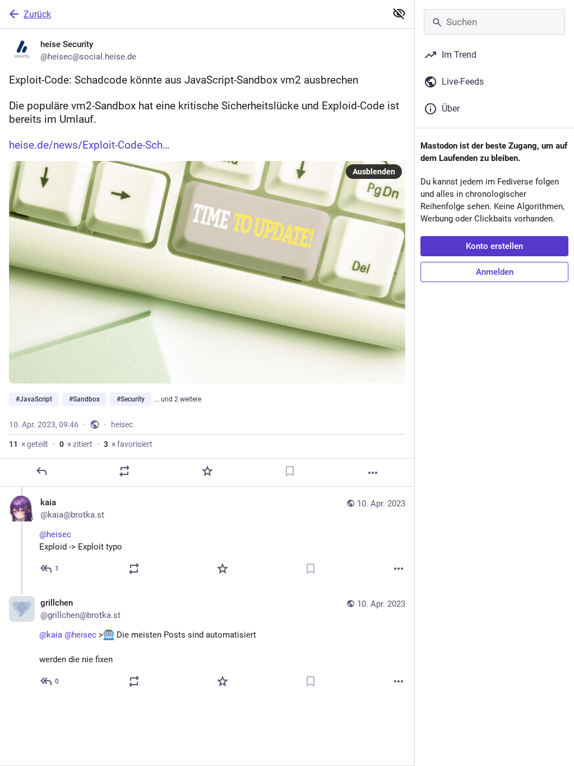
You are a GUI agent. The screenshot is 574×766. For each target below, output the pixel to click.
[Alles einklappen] (399, 13)
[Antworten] (41, 471)
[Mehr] (372, 472)
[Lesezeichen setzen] (290, 471)
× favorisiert (128, 444)
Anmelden (494, 272)
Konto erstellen (494, 246)
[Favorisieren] (207, 471)
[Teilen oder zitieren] (124, 471)
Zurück (37, 14)
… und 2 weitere (178, 399)
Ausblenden (374, 171)
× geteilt (28, 444)
